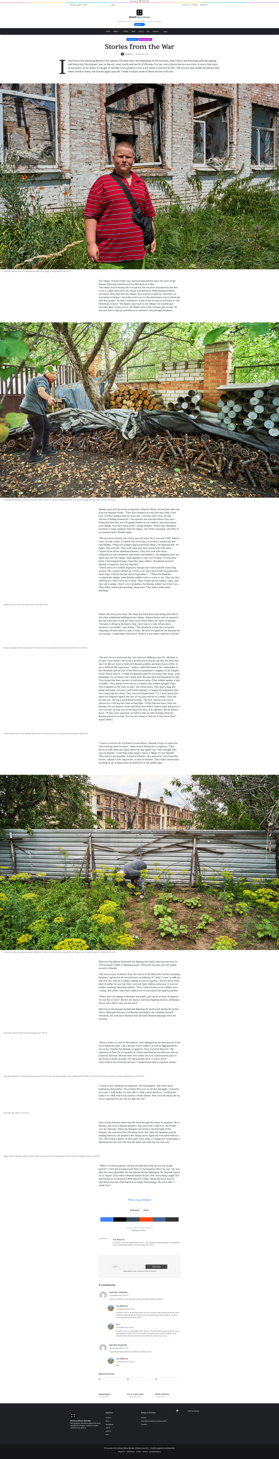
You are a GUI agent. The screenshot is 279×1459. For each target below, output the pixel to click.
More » (152, 1245)
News (133, 31)
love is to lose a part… (135, 1394)
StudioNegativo (169, 1448)
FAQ (148, 31)
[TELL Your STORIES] (139, 1201)
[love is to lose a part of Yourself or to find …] (139, 1385)
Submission (130, 1451)
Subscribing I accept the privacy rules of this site (139, 1271)
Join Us (141, 31)
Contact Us (185, 5)
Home (108, 31)
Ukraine (135, 1210)
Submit (115, 31)
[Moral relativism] (167, 1385)
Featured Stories (145, 39)
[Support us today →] (139, 1231)
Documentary (132, 39)
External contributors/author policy (154, 1421)
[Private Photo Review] (139, 13)
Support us (121, 1451)
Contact (156, 31)
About (108, 1428)
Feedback (194, 5)
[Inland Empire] (111, 1385)
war (147, 1210)
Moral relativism (162, 1394)
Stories (125, 31)
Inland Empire (104, 1394)
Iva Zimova (129, 54)
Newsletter (204, 5)
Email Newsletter (155, 1451)
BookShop (109, 1424)
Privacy (143, 1417)
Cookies (144, 1424)
